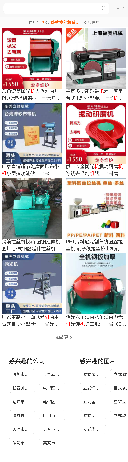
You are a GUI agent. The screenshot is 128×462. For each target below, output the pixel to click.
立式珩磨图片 (95, 429)
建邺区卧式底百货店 (61, 401)
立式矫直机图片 (97, 374)
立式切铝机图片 (97, 388)
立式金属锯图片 (97, 401)
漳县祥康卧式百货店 (30, 415)
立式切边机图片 (97, 415)
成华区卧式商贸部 (59, 388)
